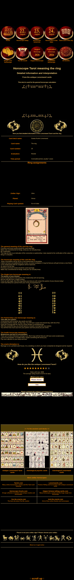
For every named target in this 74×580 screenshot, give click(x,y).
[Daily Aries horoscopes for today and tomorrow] (5, 540)
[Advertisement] (37, 13)
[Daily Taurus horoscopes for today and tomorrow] (11, 540)
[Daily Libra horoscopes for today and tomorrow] (40, 540)
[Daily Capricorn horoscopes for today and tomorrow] (57, 540)
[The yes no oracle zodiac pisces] (22, 59)
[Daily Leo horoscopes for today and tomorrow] (28, 540)
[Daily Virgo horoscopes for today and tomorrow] (34, 540)
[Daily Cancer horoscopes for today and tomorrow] (22, 540)
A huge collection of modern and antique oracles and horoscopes (18, 493)
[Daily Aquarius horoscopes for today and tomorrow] (63, 540)
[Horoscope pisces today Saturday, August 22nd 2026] (8, 39)
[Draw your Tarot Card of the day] (66, 39)
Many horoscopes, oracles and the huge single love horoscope (56, 493)
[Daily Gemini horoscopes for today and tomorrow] (17, 540)
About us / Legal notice (37, 545)
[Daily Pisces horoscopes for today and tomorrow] (69, 540)
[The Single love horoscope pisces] (8, 59)
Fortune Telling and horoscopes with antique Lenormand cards (55, 484)
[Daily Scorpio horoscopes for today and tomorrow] (46, 540)
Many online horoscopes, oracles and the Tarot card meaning (18, 484)
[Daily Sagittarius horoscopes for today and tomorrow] (51, 540)
